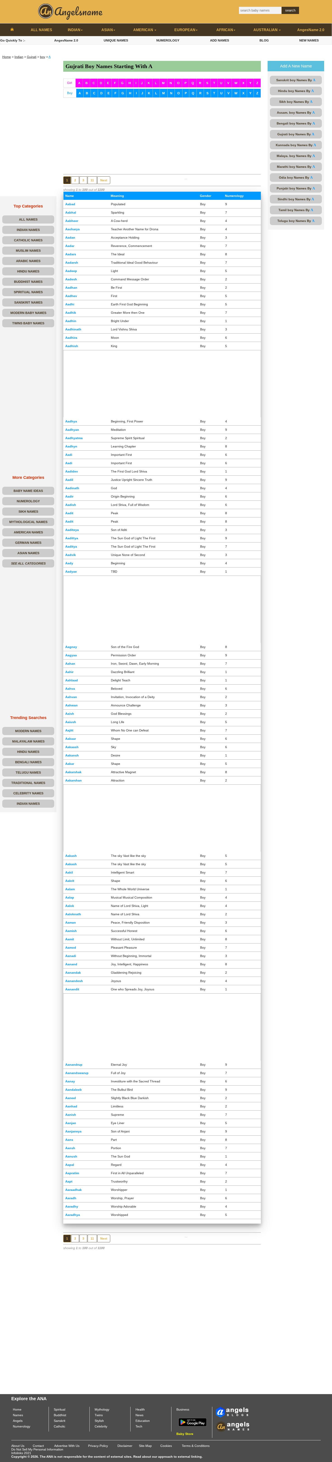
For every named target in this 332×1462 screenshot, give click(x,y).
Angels (18, 1421)
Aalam (70, 889)
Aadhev (71, 296)
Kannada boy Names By (296, 145)
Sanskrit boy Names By (296, 80)
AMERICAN (143, 30)
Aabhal (70, 212)
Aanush (71, 1156)
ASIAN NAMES (28, 553)
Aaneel (70, 1098)
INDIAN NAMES (28, 230)
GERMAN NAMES (28, 542)
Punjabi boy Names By (296, 188)
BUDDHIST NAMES (28, 282)
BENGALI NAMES (28, 762)
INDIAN (74, 30)
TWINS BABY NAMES (28, 323)
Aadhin (70, 321)
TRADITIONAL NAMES (28, 783)
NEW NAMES (309, 40)
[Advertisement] (28, 128)
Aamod (70, 947)
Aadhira (71, 337)
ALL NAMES (41, 30)
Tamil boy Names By (295, 210)
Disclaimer (124, 1446)
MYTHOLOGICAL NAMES (28, 522)
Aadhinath (73, 329)
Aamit (69, 939)
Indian (18, 57)
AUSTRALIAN (265, 30)
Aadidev (71, 471)
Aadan (70, 237)
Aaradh (70, 1198)
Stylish (99, 1421)
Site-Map (145, 1446)
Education (143, 1421)
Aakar (69, 764)
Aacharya (72, 229)
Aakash (71, 856)
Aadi (68, 455)
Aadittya (71, 538)
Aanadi (70, 956)
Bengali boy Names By (296, 123)
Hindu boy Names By (296, 91)
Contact (38, 1446)
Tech (139, 1426)
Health (140, 1409)
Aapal (69, 1165)
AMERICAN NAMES (28, 532)
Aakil (69, 872)
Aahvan (71, 697)
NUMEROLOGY (167, 40)
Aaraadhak (73, 1190)
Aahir (69, 672)
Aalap (69, 897)
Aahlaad (71, 680)
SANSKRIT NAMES (28, 302)
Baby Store (184, 1434)
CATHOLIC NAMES (28, 240)
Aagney (71, 647)
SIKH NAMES (28, 511)
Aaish (69, 713)
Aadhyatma (74, 438)
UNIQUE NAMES (116, 40)
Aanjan (70, 1123)
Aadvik (70, 555)
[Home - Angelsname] (12, 30)
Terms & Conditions (196, 1446)
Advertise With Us (66, 1446)
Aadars (70, 254)
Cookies (166, 1446)
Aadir (69, 496)
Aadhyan (72, 429)
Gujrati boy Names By (295, 134)
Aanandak (73, 972)
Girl (69, 83)
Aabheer (71, 221)
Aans (69, 1139)
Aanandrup (73, 1064)
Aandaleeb (73, 1089)
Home (6, 57)
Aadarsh (71, 262)
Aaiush (70, 722)
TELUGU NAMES (28, 772)
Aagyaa (71, 655)
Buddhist (60, 1415)
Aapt (68, 1181)
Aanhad (71, 1106)
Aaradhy (71, 1206)
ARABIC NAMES (28, 261)
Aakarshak (73, 772)
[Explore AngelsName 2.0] (233, 1412)
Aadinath (72, 488)
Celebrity (101, 1426)
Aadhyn (71, 446)
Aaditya (71, 546)
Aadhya (71, 421)
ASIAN (107, 30)
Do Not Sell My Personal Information (37, 1449)
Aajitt (69, 730)
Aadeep (71, 271)
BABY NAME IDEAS (28, 491)
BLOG (264, 40)
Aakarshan (73, 780)
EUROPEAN (184, 30)
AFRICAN (224, 30)
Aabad (70, 204)
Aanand (71, 964)
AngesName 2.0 (310, 30)
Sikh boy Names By (296, 102)
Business (182, 1409)
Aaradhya (72, 1215)
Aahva (70, 688)
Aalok (69, 906)
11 (92, 180)
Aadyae (71, 571)
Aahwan (71, 705)
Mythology (102, 1409)
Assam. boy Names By (296, 112)
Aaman (70, 922)
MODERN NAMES (28, 731)
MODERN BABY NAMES (28, 313)
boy (42, 57)
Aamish (71, 931)
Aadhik (70, 312)
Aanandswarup (77, 1073)
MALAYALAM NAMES (28, 741)
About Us (17, 1446)
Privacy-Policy (98, 1446)
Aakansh (72, 755)
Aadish (70, 505)
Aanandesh (74, 981)
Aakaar (70, 738)
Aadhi (69, 304)
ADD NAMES (219, 40)
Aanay (70, 1081)
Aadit (69, 513)
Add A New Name (296, 66)
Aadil (69, 480)
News (139, 1415)
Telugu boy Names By (296, 221)
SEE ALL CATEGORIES (28, 563)
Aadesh (71, 279)
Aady (69, 563)
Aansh (70, 1148)
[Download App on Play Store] (192, 1422)
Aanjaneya (73, 1131)
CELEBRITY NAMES (28, 793)
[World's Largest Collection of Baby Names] (233, 1426)
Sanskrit (59, 1421)
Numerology (21, 1426)
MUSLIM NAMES (28, 250)
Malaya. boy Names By (296, 156)
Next (103, 180)
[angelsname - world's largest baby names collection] (70, 11)
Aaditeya (72, 530)
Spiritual (59, 1409)
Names (18, 1415)
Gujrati (31, 57)
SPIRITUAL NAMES (28, 292)
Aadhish (71, 346)
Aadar (69, 246)
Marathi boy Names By (296, 166)
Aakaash (72, 747)
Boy (69, 93)
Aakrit (69, 881)
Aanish (70, 1114)
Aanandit (72, 989)
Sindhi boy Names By (296, 199)
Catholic (59, 1426)
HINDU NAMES (28, 271)
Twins (99, 1415)
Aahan (70, 663)
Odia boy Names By (296, 177)
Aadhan (71, 287)
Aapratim (72, 1173)
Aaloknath (73, 914)
